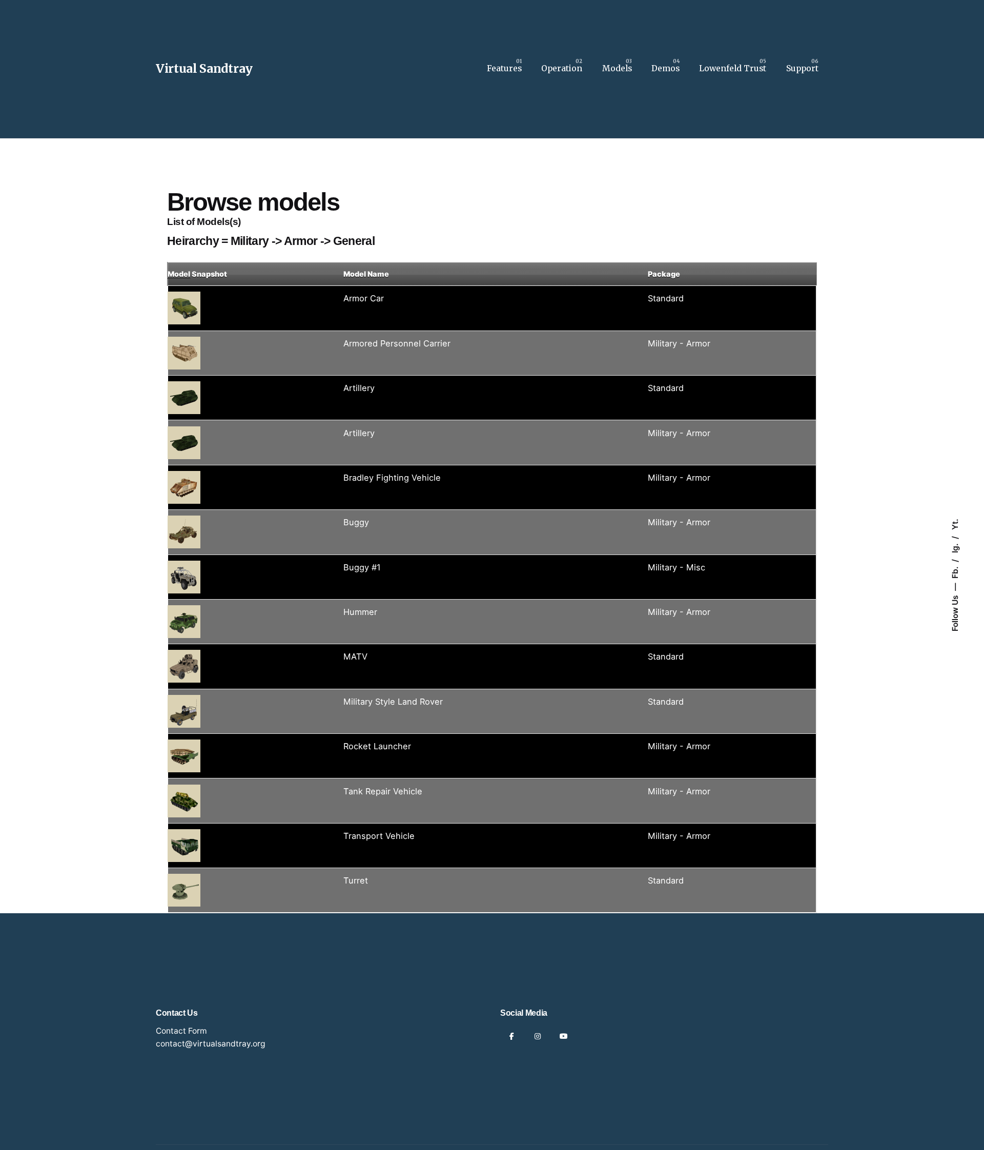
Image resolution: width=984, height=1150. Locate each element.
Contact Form (181, 1031)
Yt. (955, 524)
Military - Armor (679, 343)
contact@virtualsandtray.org (210, 1044)
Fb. (955, 571)
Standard (666, 298)
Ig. (955, 547)
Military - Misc (676, 567)
